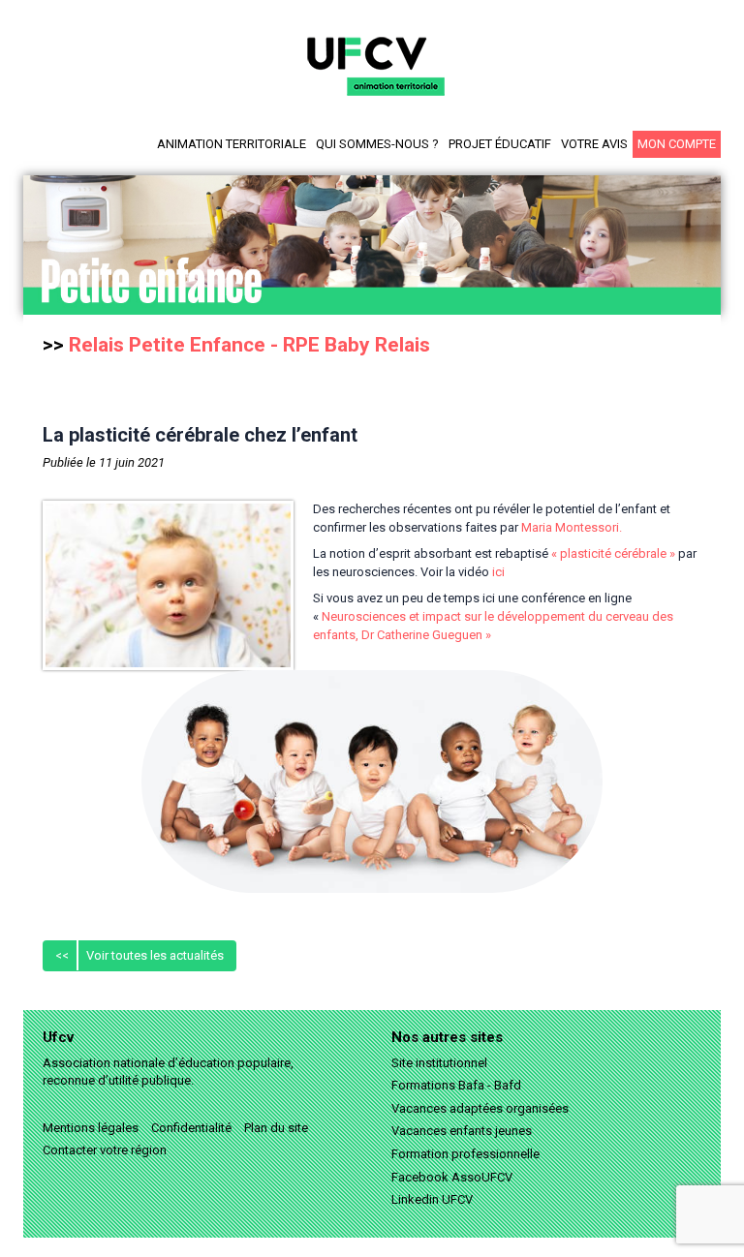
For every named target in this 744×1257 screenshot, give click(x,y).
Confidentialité (191, 1127)
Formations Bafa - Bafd (456, 1085)
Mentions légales (91, 1127)
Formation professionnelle (465, 1154)
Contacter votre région (105, 1150)
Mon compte (676, 144)
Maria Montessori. (571, 527)
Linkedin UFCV (432, 1199)
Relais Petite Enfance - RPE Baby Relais (249, 344)
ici (498, 572)
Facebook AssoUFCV (451, 1177)
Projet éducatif (500, 144)
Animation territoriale (231, 144)
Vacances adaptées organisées (480, 1108)
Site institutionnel (439, 1063)
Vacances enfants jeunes (461, 1130)
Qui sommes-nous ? (377, 144)
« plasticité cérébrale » (613, 553)
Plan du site (276, 1127)
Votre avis (594, 144)
